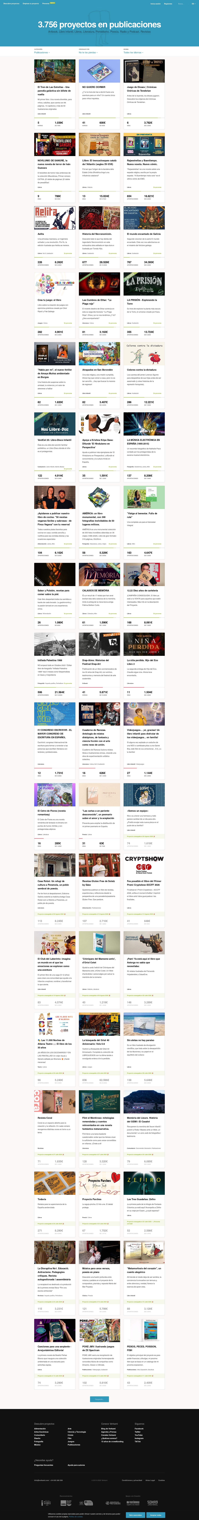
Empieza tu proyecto (31, 3)
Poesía (114, 31)
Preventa (45, 3)
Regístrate (168, 4)
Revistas (146, 31)
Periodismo (102, 31)
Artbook (52, 31)
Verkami (100, 3)
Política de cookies (76, 1516)
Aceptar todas (155, 1515)
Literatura (88, 31)
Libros (78, 31)
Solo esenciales (135, 1515)
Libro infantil (66, 31)
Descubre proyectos (11, 3)
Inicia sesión (156, 4)
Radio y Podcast (129, 31)
